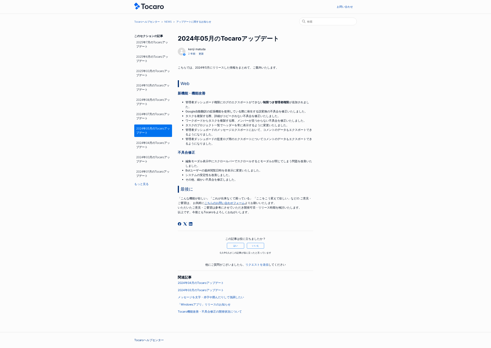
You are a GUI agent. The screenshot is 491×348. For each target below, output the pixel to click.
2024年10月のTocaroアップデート (153, 88)
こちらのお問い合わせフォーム (224, 203)
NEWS (168, 21)
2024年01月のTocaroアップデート (153, 174)
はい (235, 245)
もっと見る (141, 184)
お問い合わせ (345, 6)
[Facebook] (179, 224)
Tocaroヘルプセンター (147, 21)
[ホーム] (149, 9)
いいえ (255, 245)
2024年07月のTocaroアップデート (153, 116)
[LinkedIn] (190, 224)
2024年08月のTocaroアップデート (153, 102)
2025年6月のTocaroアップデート (152, 59)
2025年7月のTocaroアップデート (152, 44)
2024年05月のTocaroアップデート (153, 131)
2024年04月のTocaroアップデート (153, 145)
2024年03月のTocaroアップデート (153, 159)
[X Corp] (185, 224)
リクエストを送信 (257, 264)
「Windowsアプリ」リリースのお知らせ (204, 304)
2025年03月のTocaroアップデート (153, 73)
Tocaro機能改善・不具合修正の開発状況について (210, 311)
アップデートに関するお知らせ (193, 21)
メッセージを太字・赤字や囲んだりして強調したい (211, 297)
